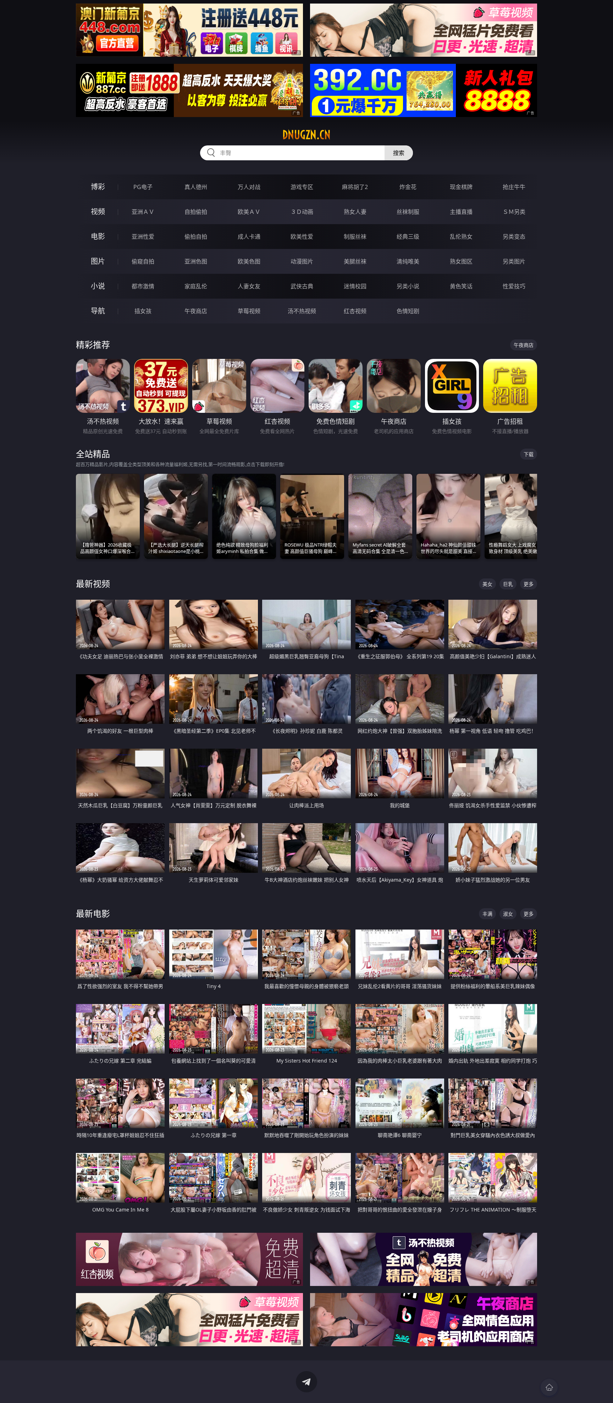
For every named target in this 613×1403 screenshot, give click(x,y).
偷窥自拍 (143, 261)
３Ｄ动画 (302, 212)
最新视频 (93, 583)
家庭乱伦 (195, 286)
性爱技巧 (514, 286)
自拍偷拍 (195, 212)
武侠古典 (302, 286)
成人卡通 (249, 236)
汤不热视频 (302, 311)
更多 (529, 584)
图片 (98, 261)
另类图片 (514, 261)
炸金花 (407, 187)
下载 (529, 454)
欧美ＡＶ (249, 212)
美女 (487, 584)
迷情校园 (355, 286)
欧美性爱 (302, 236)
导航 (98, 311)
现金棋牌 (461, 187)
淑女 (508, 913)
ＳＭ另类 (514, 212)
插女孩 (142, 311)
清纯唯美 (408, 261)
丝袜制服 (408, 212)
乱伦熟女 (461, 236)
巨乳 (508, 584)
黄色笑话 (461, 286)
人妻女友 (249, 286)
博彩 (98, 187)
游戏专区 (302, 187)
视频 (98, 211)
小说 (98, 286)
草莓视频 (249, 311)
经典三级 (408, 236)
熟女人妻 (355, 212)
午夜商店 (195, 311)
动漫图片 (302, 261)
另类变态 (514, 236)
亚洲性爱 (143, 236)
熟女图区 (461, 261)
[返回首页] (549, 1387)
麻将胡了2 (355, 187)
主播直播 (461, 212)
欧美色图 (249, 261)
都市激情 (143, 286)
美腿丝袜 (355, 261)
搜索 (398, 153)
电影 (98, 236)
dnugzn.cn (306, 135)
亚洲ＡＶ (143, 212)
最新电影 (93, 913)
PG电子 (143, 187)
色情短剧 (408, 311)
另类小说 (408, 286)
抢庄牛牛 (514, 187)
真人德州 (195, 187)
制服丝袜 (355, 236)
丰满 (487, 913)
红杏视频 (355, 311)
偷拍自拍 (195, 236)
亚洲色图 (195, 261)
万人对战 (249, 187)
